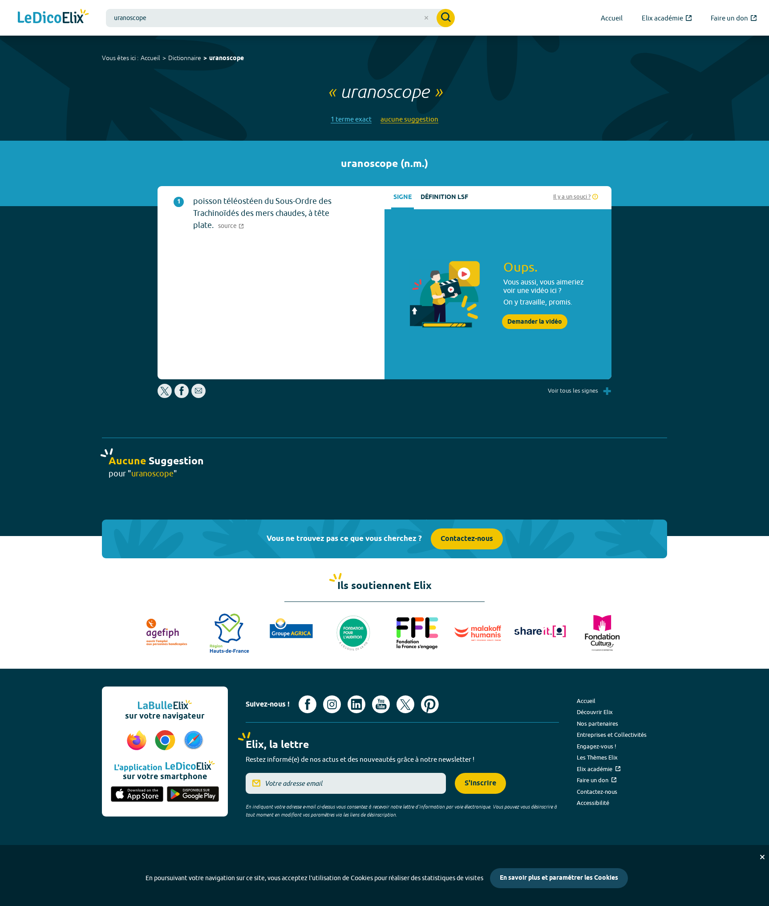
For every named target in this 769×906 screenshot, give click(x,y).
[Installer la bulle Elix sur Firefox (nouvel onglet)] (137, 741)
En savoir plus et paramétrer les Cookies (559, 878)
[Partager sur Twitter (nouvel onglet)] (165, 395)
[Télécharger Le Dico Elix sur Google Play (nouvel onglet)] (193, 794)
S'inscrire (480, 783)
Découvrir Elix (595, 711)
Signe (402, 197)
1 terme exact (351, 119)
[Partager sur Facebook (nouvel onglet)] (181, 395)
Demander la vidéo (534, 321)
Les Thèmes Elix (597, 757)
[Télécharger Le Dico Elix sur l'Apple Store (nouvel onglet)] (137, 794)
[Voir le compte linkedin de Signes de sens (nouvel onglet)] (356, 704)
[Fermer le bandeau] (762, 857)
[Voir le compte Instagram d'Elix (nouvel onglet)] (332, 704)
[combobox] (280, 18)
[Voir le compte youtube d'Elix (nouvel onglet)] (381, 704)
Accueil (150, 57)
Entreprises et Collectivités (612, 734)
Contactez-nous (467, 539)
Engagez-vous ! (596, 746)
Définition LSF (444, 197)
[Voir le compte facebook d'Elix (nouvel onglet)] (307, 704)
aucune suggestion (409, 119)
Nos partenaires (597, 723)
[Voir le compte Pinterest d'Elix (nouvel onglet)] (430, 704)
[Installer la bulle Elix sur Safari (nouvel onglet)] (193, 741)
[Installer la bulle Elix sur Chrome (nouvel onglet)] (166, 741)
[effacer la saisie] (426, 18)
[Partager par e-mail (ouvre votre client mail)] (198, 395)
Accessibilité (593, 802)
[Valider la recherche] (446, 18)
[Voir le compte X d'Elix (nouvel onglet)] (405, 704)
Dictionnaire (184, 57)
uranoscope (226, 58)
